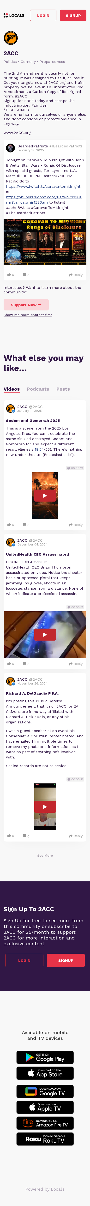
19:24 (39, 449)
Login (43, 15)
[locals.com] (14, 15)
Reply (78, 275)
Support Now (23, 305)
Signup (73, 15)
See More (45, 855)
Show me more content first (28, 315)
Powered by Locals (45, 1189)
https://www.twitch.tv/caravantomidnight (43, 186)
